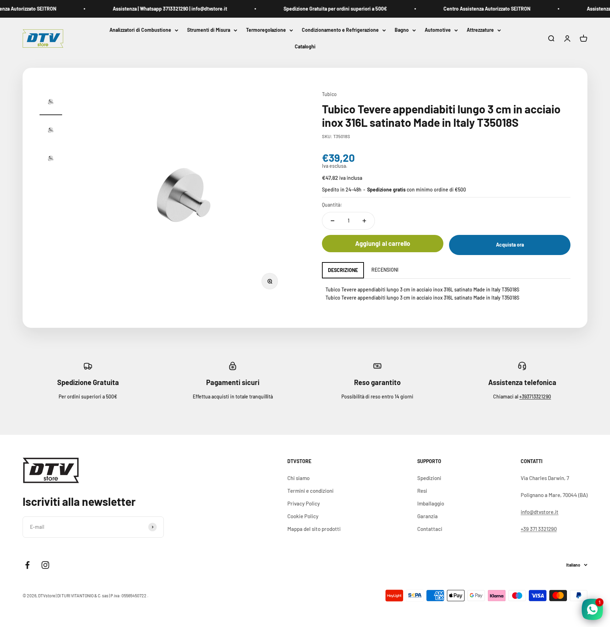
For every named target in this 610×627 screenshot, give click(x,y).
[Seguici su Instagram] (45, 565)
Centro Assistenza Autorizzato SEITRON (478, 9)
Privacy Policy (303, 503)
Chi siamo (298, 478)
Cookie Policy (302, 516)
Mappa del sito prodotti (314, 529)
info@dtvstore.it (539, 512)
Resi (422, 490)
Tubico (329, 94)
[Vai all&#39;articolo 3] (51, 159)
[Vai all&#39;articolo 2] (51, 131)
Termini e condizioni (310, 490)
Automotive (438, 30)
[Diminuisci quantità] (332, 220)
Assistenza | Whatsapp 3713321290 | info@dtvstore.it (161, 9)
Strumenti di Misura (208, 30)
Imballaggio (430, 503)
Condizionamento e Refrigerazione (340, 30)
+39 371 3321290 (539, 529)
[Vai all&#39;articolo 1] (51, 102)
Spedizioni (429, 478)
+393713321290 (535, 397)
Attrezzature (480, 30)
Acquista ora (510, 245)
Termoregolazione (266, 30)
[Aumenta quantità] (364, 220)
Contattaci (429, 529)
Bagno (402, 30)
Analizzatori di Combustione (140, 30)
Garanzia (427, 516)
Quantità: (332, 205)
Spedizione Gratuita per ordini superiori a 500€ (327, 9)
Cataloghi (305, 47)
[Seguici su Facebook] (27, 565)
